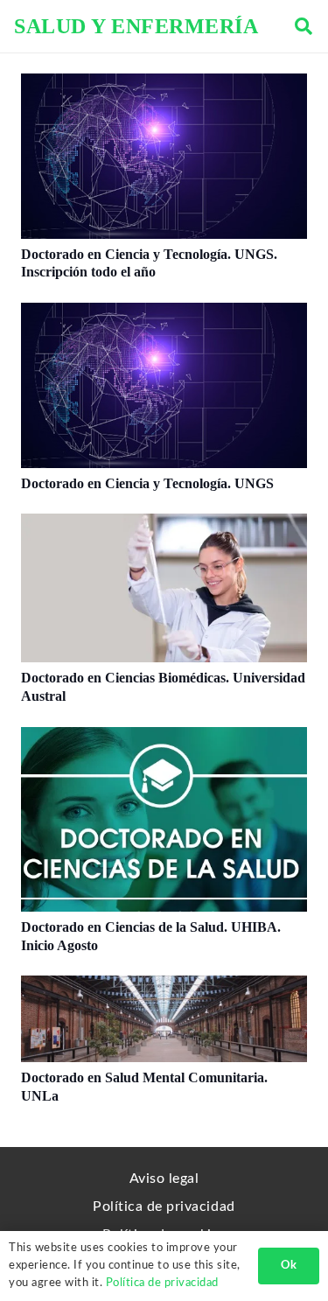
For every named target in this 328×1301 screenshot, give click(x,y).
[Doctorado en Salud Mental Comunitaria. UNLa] (164, 986)
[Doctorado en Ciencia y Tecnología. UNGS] (164, 313)
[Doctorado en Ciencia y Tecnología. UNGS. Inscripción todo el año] (164, 84)
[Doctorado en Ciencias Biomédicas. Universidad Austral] (164, 524)
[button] (303, 26)
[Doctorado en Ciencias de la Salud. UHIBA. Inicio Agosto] (164, 738)
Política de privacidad (163, 1207)
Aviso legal (164, 1179)
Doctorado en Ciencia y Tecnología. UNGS (147, 483)
